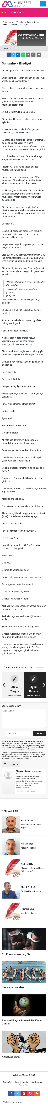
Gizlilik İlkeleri (36, 1082)
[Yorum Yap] (39, 55)
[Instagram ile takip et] (30, 1093)
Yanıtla (20, 791)
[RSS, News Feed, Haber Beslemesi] (37, 1093)
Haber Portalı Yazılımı (15, 1102)
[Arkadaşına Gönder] (28, 55)
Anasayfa (7, 1082)
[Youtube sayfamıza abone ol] (24, 1093)
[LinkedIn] (18, 55)
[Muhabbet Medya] (16, 4)
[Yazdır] (33, 55)
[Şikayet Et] (44, 791)
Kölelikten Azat (17, 12)
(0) (28, 791)
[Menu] (43, 4)
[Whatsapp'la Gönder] (23, 55)
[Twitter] (13, 55)
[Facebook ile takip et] (11, 1093)
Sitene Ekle (23, 1085)
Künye (16, 1082)
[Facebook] (9, 55)
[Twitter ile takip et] (17, 1093)
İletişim (25, 1082)
